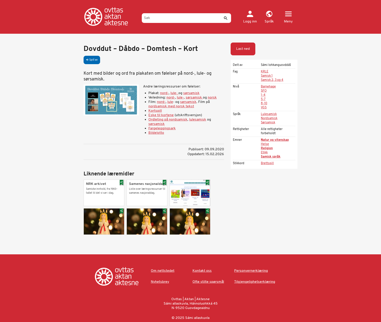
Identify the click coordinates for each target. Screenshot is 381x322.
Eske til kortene (161, 115)
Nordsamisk (269, 118)
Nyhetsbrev (160, 282)
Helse (265, 144)
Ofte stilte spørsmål (208, 282)
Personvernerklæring (251, 271)
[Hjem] (111, 16)
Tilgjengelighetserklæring (254, 282)
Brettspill (267, 163)
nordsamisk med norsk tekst (171, 106)
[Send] (225, 18)
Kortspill (155, 111)
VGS (264, 108)
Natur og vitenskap (275, 140)
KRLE (264, 72)
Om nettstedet (162, 271)
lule (170, 102)
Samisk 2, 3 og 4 (272, 80)
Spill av (92, 60)
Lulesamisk (269, 114)
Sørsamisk (268, 123)
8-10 (264, 103)
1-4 (263, 95)
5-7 (263, 99)
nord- (164, 93)
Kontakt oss (202, 271)
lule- (173, 93)
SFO (264, 91)
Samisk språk (270, 157)
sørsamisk (191, 93)
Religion (267, 148)
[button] (269, 17)
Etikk (264, 153)
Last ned (243, 49)
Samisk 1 (267, 76)
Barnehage (268, 87)
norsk (212, 97)
